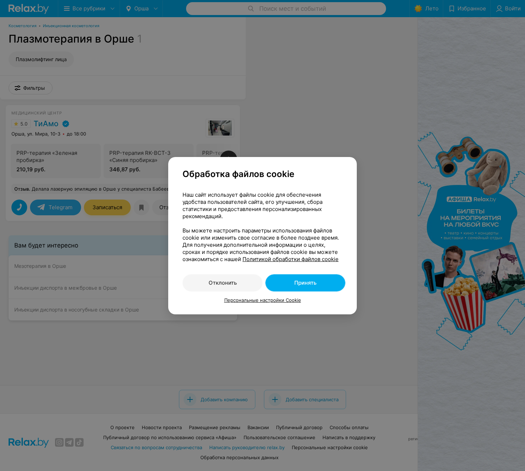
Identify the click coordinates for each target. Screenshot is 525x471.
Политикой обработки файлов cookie (290, 259)
